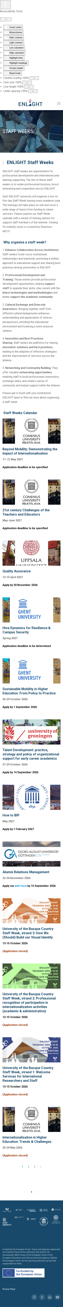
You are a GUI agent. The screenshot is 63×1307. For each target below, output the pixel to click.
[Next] (40, 1167)
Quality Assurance (17, 571)
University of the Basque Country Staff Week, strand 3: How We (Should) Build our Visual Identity (28, 933)
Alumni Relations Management (26, 872)
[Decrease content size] (31, 78)
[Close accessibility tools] (9, 19)
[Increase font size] (29, 82)
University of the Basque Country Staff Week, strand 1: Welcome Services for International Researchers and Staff (28, 1074)
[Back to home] (32, 103)
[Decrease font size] (24, 82)
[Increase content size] (36, 78)
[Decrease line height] (26, 87)
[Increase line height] (31, 87)
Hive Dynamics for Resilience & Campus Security (27, 630)
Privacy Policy (9, 1289)
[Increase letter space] (35, 91)
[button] (58, 103)
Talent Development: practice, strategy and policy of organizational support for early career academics (31, 754)
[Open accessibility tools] (5, 4)
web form (20, 885)
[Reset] (3, 19)
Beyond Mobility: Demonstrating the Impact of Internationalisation (30, 451)
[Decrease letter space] (30, 91)
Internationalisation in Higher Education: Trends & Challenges (27, 1139)
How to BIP (11, 815)
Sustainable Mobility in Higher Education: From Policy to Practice (29, 691)
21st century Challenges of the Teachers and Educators (26, 512)
